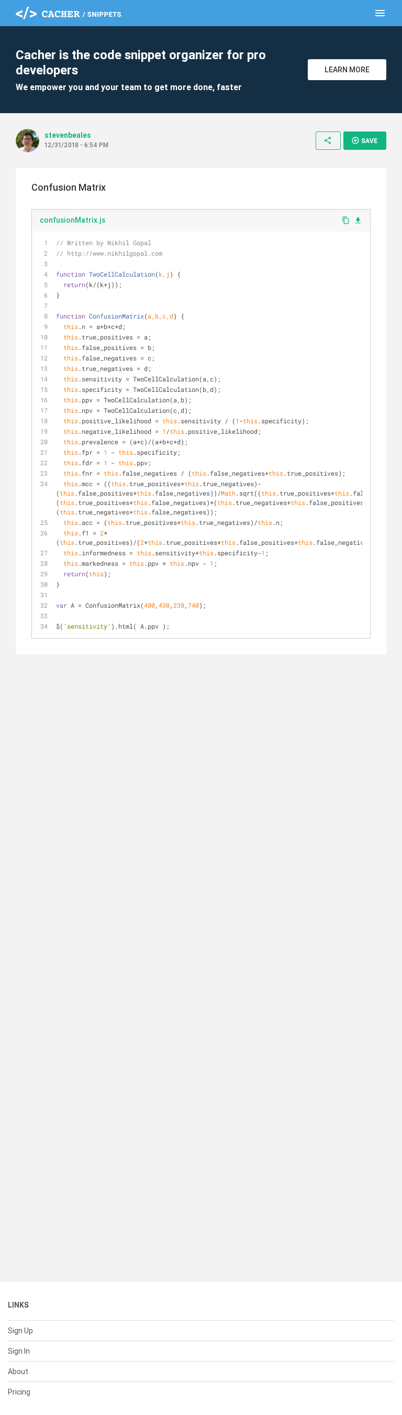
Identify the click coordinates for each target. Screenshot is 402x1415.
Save (364, 140)
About (18, 1371)
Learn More (347, 69)
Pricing (19, 1392)
